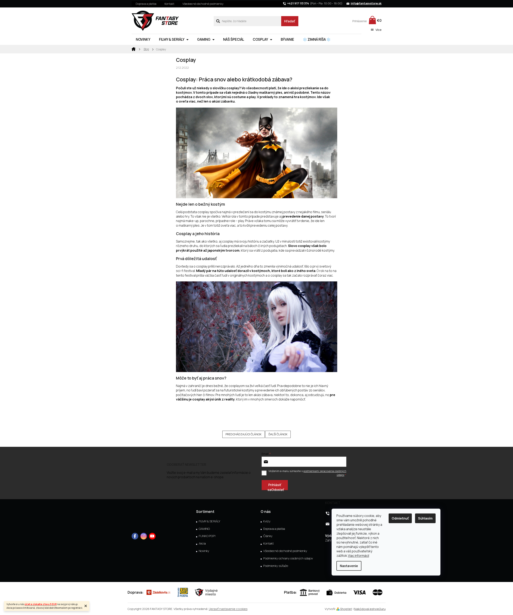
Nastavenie (349, 566)
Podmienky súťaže (275, 566)
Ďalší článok (277, 434)
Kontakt (169, 4)
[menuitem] (143, 39)
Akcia (202, 543)
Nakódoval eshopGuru (370, 609)
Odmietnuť (400, 518)
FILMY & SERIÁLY (209, 521)
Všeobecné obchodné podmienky (202, 4)
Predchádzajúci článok (243, 434)
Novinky (204, 551)
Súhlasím (425, 518)
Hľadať (289, 21)
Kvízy (267, 521)
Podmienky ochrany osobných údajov (288, 558)
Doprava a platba (146, 4)
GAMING (204, 529)
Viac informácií (358, 555)
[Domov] (134, 49)
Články (268, 536)
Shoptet (346, 609)
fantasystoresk (143, 536)
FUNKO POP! (207, 536)
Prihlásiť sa (274, 486)
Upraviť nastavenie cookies (228, 609)
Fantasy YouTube (152, 536)
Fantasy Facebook (135, 536)
